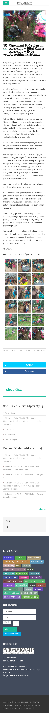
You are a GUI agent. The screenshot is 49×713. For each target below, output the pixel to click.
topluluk (41, 585)
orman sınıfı (34, 573)
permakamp (24, 577)
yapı (20, 589)
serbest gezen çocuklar (34, 581)
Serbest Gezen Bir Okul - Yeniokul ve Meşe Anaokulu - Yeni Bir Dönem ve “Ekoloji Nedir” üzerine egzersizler (21, 486)
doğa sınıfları (37, 562)
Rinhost (15, 708)
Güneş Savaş (9, 566)
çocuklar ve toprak (12, 597)
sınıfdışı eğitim (21, 585)
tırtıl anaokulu (10, 589)
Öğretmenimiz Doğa (29, 593)
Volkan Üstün (10, 413)
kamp (18, 566)
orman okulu (21, 573)
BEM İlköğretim (34, 558)
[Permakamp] (24, 3)
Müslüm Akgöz (11, 439)
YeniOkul (38, 589)
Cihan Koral (9, 429)
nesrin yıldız (9, 573)
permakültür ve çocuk (13, 581)
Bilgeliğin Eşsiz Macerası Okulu (16, 562)
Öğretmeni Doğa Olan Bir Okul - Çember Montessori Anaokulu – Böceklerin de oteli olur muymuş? (22, 421)
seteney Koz (9, 585)
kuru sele (26, 566)
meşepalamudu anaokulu (14, 569)
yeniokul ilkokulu (11, 593)
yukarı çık (42, 509)
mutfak (30, 569)
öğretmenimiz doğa (30, 597)
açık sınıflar (20, 558)
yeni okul (28, 589)
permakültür (36, 577)
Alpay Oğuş (14, 389)
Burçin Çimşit (10, 434)
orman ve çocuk (10, 577)
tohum (32, 585)
